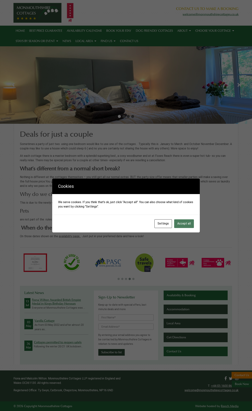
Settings (163, 223)
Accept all (184, 223)
